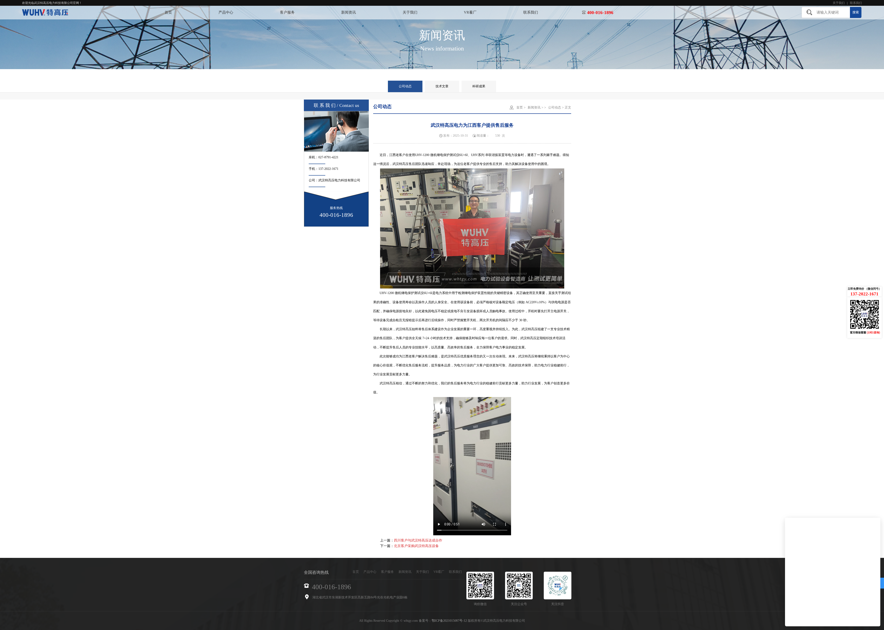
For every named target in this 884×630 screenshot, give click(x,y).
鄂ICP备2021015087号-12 (449, 620)
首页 (168, 12)
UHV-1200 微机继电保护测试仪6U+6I (441, 155)
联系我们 (856, 3)
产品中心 (225, 12)
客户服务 (287, 12)
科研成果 (478, 86)
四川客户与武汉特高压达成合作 (418, 540)
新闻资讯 (348, 12)
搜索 (855, 12)
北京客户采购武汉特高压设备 (416, 546)
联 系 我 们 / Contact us (336, 105)
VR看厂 (470, 12)
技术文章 (442, 86)
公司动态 (405, 86)
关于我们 (839, 3)
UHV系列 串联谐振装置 (488, 155)
